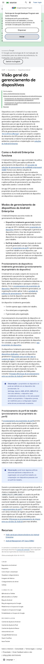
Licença (39, 649)
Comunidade (19, 649)
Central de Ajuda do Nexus (10, 628)
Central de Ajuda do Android (11, 622)
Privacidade (7, 652)
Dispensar (22, 30)
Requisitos (5, 568)
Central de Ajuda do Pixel (10, 625)
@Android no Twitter (8, 593)
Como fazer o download (9, 572)
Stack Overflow (7, 638)
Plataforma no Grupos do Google (12, 606)
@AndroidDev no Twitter (9, 597)
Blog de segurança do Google (11, 603)
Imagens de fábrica (8, 578)
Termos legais (30, 649)
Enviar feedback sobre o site (22, 652)
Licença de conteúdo (23, 550)
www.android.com (8, 631)
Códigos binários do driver (10, 582)
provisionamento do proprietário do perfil (18, 421)
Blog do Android (7, 600)
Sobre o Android (7, 649)
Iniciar (22, 37)
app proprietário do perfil (12, 509)
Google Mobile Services (9, 635)
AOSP (3, 70)
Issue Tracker (6, 641)
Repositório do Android (9, 565)
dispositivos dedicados (10, 354)
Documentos (11, 70)
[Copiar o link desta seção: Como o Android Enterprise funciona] (14, 156)
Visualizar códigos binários (10, 575)
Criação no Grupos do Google (11, 610)
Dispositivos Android (24, 70)
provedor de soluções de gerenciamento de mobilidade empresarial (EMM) (22, 167)
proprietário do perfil (20, 248)
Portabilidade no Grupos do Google (13, 613)
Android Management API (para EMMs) (20, 541)
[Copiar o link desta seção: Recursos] (15, 530)
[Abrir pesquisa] (26, 2)
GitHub (4, 585)
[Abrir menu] (3, 2)
